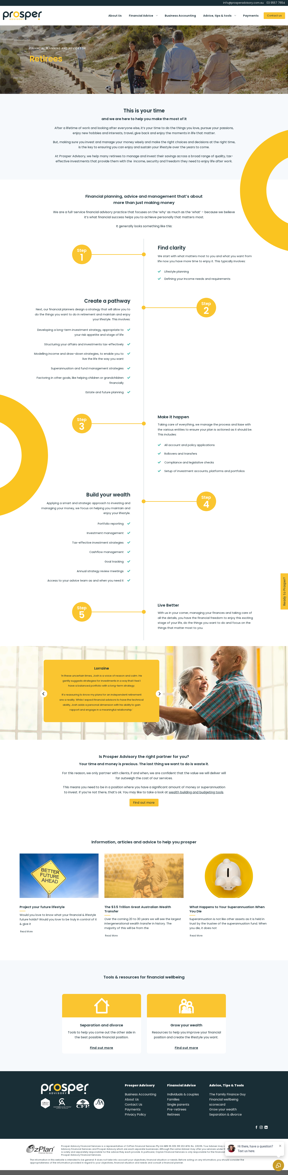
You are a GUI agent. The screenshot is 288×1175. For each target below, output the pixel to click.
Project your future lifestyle (42, 907)
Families (173, 1099)
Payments (251, 16)
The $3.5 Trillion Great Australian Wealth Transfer (137, 909)
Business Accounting (180, 16)
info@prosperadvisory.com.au (243, 3)
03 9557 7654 (275, 3)
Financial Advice (141, 16)
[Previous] (43, 694)
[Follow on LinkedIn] (266, 1127)
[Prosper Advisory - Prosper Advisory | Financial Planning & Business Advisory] (22, 15)
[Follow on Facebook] (256, 1127)
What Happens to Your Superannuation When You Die (227, 909)
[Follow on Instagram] (261, 1127)
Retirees (173, 1114)
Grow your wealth (223, 1109)
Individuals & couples (183, 1094)
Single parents (178, 1104)
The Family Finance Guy (227, 1094)
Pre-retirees (176, 1109)
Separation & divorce (225, 1114)
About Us (115, 16)
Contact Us (133, 1104)
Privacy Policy (135, 1114)
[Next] (159, 694)
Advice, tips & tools (217, 16)
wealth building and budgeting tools (196, 792)
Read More (26, 931)
